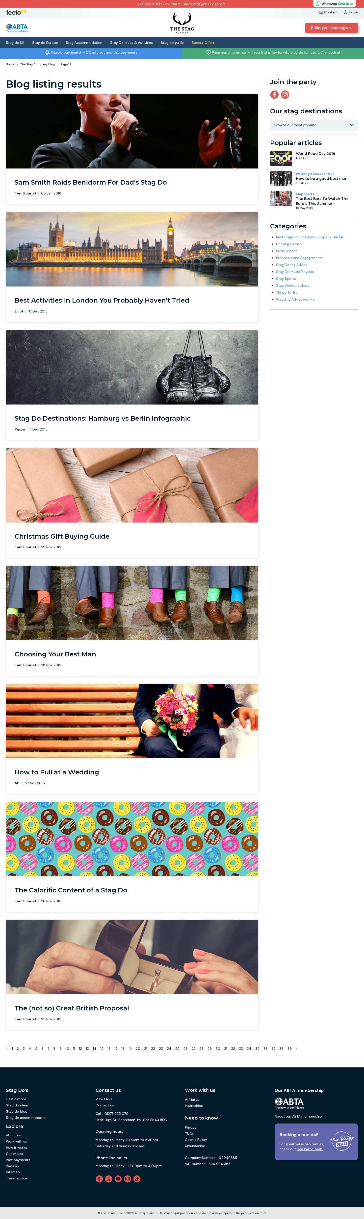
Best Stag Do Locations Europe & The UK (309, 237)
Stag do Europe (45, 42)
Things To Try (286, 292)
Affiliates (192, 1099)
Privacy (191, 1127)
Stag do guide (172, 42)
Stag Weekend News (292, 285)
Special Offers (203, 42)
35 (257, 1048)
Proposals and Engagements (299, 258)
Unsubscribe (195, 1146)
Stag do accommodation (27, 1117)
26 (185, 1048)
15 (102, 1048)
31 (225, 1048)
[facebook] (100, 1179)
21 (145, 1048)
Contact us (105, 1105)
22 (153, 1048)
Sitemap (13, 1172)
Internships (194, 1105)
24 (169, 1048)
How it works (16, 1147)
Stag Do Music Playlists (295, 271)
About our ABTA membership (298, 1116)
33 (241, 1048)
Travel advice (16, 1178)
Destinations (16, 1099)
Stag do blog (16, 1111)
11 (74, 1048)
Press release (286, 251)
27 (193, 1048)
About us (13, 1135)
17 (116, 1048)
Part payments (18, 1160)
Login (353, 12)
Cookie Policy (196, 1139)
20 (138, 1048)
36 (265, 1048)
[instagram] (286, 94)
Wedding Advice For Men (315, 174)
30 (218, 1048)
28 (201, 1048)
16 (109, 1048)
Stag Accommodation (84, 42)
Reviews (12, 1166)
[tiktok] (138, 1179)
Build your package (329, 27)
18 (123, 1048)
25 (177, 1048)
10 (67, 1048)
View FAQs (104, 1099)
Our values (14, 1153)
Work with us (16, 1141)
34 (249, 1048)
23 (161, 1048)
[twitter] (109, 1179)
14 (94, 1048)
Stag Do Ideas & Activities (131, 42)
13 (87, 1048)
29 (210, 1048)
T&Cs (189, 1133)
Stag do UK (15, 42)
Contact (331, 12)
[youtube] (119, 1179)
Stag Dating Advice (291, 265)
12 (80, 1048)
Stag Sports (305, 194)
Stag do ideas (17, 1105)
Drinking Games (289, 244)
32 (233, 1048)
